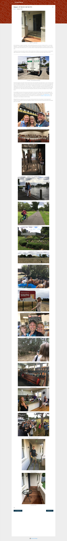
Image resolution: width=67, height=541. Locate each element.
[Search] (54, 2)
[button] (52, 7)
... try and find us (18, 2)
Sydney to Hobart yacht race (45, 95)
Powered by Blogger (34, 538)
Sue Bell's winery (46, 94)
